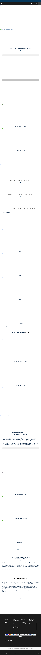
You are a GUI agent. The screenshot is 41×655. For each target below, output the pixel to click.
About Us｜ (15, 623)
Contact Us (23, 622)
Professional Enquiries (25, 623)
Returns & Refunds (15, 628)
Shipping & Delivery (16, 627)
